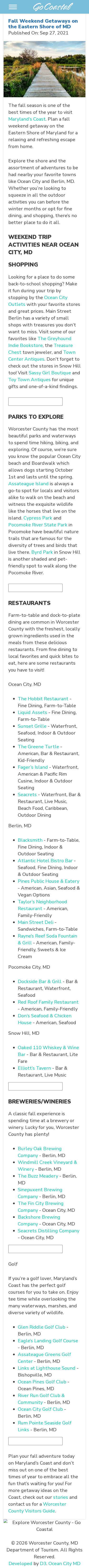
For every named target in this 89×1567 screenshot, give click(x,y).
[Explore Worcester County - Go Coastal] (53, 6)
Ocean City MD (64, 1563)
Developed (20, 1563)
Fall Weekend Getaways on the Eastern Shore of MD (43, 23)
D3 (43, 1563)
